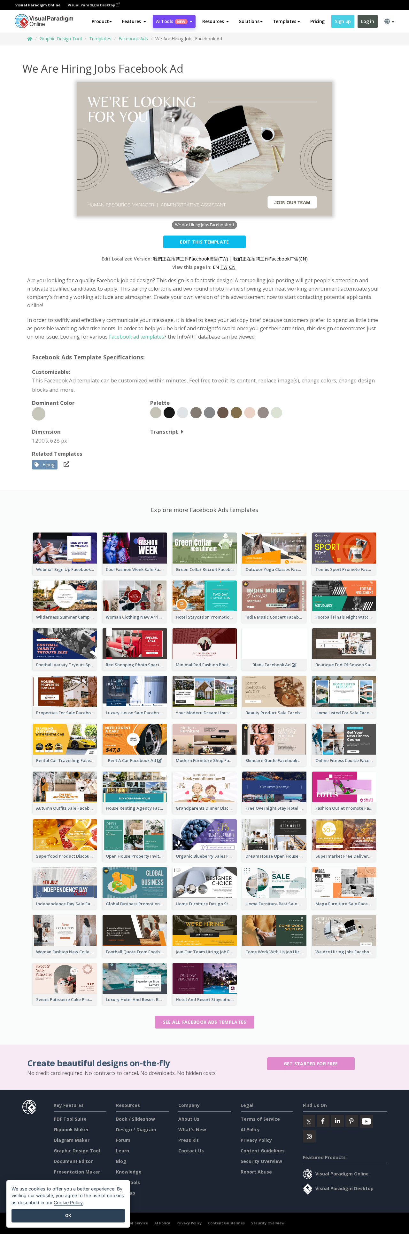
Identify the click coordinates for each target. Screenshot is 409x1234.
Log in (367, 21)
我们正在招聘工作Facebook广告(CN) (270, 259)
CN (232, 267)
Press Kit (188, 1140)
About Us (188, 1119)
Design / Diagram (136, 1129)
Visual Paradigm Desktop (92, 5)
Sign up (343, 21)
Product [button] (100, 21)
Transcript (164, 431)
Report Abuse (256, 1172)
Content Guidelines (263, 1151)
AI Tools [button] (170, 21)
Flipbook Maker (71, 1129)
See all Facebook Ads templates (204, 1022)
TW (224, 267)
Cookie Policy (68, 1202)
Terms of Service (260, 1119)
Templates (100, 39)
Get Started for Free (311, 1064)
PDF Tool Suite (70, 1119)
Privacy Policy (256, 1140)
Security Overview (261, 1161)
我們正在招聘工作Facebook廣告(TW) (190, 259)
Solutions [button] (249, 21)
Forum (123, 1140)
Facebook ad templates (136, 336)
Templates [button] (284, 21)
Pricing (317, 21)
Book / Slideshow (135, 1119)
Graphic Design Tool (61, 39)
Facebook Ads (133, 39)
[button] (134, 21)
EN (216, 267)
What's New (192, 1129)
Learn (122, 1151)
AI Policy (250, 1129)
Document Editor (73, 1161)
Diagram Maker (71, 1140)
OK (68, 1215)
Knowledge (129, 1172)
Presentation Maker (77, 1172)
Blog (121, 1161)
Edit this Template (204, 242)
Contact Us (191, 1151)
